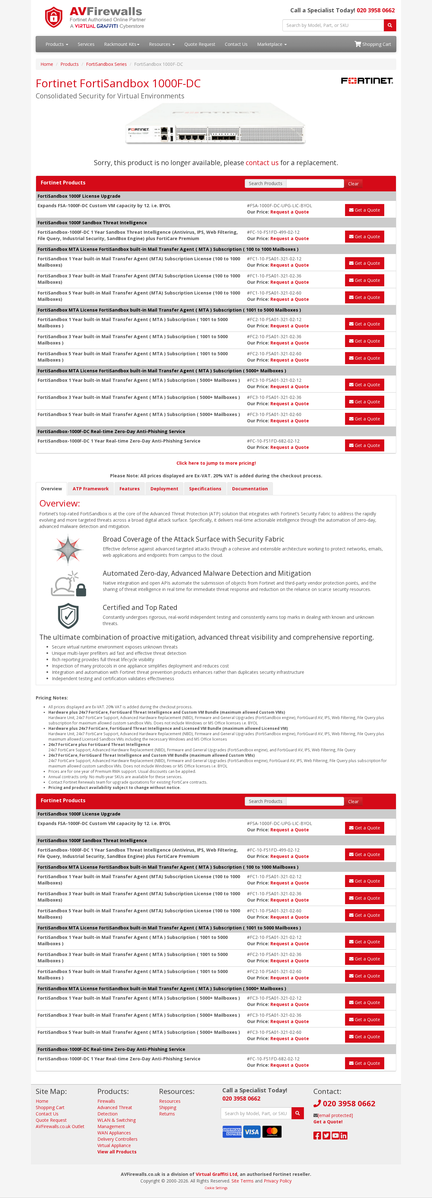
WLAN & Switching (116, 1120)
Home (46, 64)
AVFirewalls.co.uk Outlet (60, 1126)
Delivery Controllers (117, 1139)
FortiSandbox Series (106, 64)
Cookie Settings (216, 1188)
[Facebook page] (317, 1137)
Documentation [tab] (250, 489)
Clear (353, 184)
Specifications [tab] (205, 489)
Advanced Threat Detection (114, 1110)
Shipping (167, 1107)
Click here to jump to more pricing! (216, 463)
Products (55, 44)
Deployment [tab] (164, 489)
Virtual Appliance (114, 1145)
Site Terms (242, 1181)
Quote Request (199, 44)
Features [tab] (130, 489)
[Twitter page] (326, 1137)
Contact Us (236, 44)
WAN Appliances (114, 1133)
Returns (167, 1114)
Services (86, 44)
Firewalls (106, 1101)
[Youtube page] (336, 1137)
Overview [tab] (51, 489)
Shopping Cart (376, 44)
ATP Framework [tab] (91, 489)
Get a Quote (367, 210)
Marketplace (270, 44)
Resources (160, 44)
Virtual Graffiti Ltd (216, 1174)
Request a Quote (289, 212)
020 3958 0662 (376, 10)
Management (111, 1126)
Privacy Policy (278, 1181)
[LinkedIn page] (344, 1137)
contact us (262, 162)
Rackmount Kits (120, 44)
